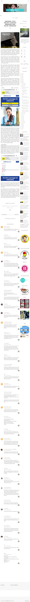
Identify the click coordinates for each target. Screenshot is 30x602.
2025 (21, 73)
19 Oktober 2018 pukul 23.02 (7, 417)
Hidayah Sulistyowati (8, 392)
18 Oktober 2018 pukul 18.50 (7, 272)
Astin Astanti (6, 280)
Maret (22, 120)
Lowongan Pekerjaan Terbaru (12, 138)
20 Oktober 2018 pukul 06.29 (7, 450)
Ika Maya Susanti (7, 438)
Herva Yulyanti (7, 226)
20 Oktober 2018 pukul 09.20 (7, 501)
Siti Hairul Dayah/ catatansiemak (10, 449)
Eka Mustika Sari (7, 500)
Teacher (21, 64)
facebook (25, 51)
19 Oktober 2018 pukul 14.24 (7, 356)
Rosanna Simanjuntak (8, 290)
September (23, 112)
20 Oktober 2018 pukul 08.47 (7, 488)
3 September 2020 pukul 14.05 (7, 554)
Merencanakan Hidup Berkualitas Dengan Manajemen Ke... (24, 91)
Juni (22, 116)
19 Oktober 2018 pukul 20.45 (7, 375)
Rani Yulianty (6, 271)
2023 (21, 76)
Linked (21, 51)
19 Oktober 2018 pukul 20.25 (7, 365)
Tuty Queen (6, 536)
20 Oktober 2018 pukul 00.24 (7, 430)
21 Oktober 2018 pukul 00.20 (7, 537)
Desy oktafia (6, 416)
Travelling (24, 64)
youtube (22, 57)
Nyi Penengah (6, 260)
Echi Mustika (6, 383)
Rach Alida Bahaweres (8, 364)
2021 (21, 78)
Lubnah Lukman (7, 457)
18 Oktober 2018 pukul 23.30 (7, 323)
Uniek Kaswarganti (7, 487)
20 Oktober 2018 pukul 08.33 (7, 469)
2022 (21, 77)
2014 (21, 127)
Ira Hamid (6, 468)
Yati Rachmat (6, 343)
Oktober (23, 86)
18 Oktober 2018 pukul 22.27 (7, 305)
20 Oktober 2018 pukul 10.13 (7, 517)
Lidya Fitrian (6, 312)
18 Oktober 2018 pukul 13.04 (7, 236)
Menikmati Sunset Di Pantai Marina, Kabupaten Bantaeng (26, 173)
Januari (22, 122)
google (25, 54)
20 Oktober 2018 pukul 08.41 (7, 479)
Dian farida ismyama (8, 322)
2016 (21, 125)
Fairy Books (6, 508)
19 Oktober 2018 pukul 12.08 (7, 344)
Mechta (5, 243)
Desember (23, 83)
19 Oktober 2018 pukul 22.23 (7, 393)
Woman (27, 64)
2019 (21, 81)
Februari (23, 121)
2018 (21, 82)
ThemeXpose (7, 600)
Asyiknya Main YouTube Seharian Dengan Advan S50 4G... (25, 97)
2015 (21, 126)
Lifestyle (21, 63)
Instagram (25, 57)
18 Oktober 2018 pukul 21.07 (7, 291)
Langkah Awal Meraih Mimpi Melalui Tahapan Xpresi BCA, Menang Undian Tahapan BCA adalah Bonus (24, 144)
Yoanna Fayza (6, 332)
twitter (21, 54)
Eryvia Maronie (7, 525)
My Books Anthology (26, 63)
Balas (18, 231)
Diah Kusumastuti (7, 516)
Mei (22, 117)
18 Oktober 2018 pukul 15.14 (7, 253)
